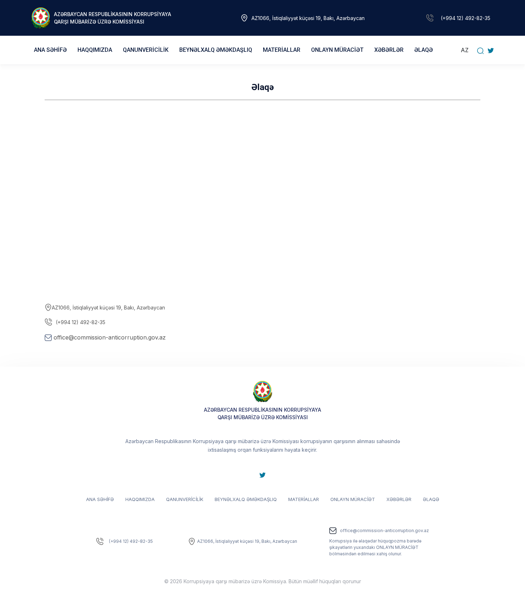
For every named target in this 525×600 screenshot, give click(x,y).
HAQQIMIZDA (140, 499)
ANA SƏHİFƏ (50, 49)
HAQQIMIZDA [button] (95, 49)
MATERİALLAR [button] (281, 49)
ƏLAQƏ (423, 49)
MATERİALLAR (303, 499)
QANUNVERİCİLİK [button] (146, 49)
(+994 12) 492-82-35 (465, 18)
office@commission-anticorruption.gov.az (110, 337)
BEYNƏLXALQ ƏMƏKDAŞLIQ (246, 499)
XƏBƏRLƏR (389, 49)
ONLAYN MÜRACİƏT (352, 499)
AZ (465, 50)
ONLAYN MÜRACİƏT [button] (337, 49)
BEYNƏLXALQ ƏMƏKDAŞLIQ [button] (215, 49)
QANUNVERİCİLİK (184, 499)
